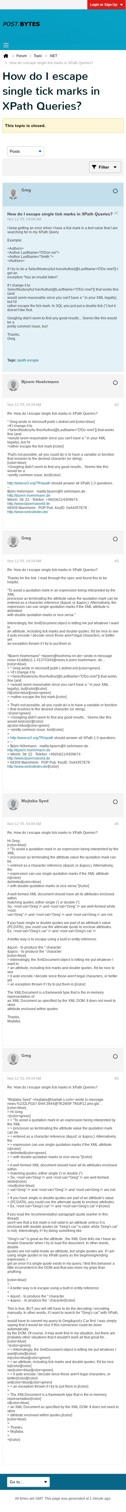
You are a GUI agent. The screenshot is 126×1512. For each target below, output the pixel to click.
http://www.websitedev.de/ (27, 512)
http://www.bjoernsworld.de (28, 504)
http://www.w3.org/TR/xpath (28, 483)
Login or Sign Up (103, 5)
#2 (117, 405)
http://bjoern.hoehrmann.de (28, 495)
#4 (117, 824)
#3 (117, 561)
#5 (117, 1078)
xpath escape (28, 360)
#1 (117, 213)
